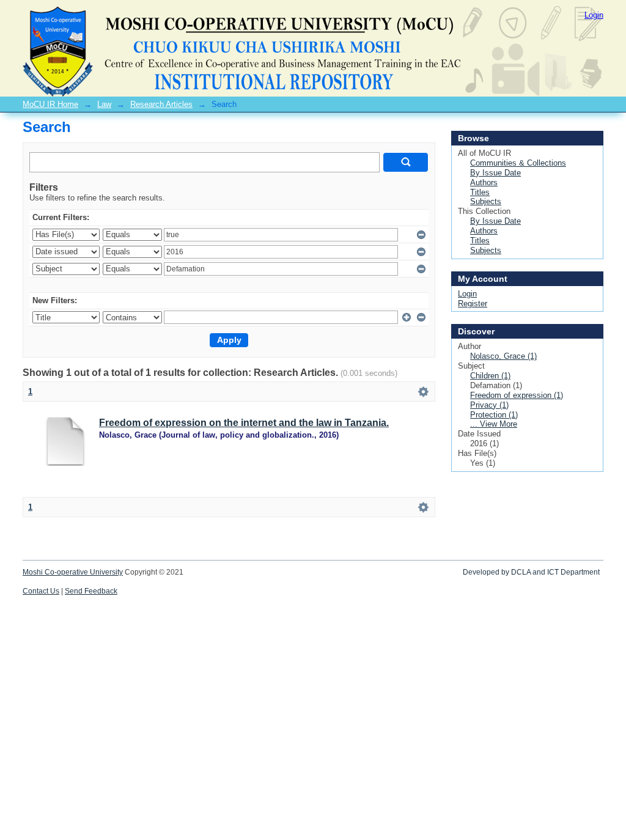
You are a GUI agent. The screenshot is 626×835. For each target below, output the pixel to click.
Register (472, 303)
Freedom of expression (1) (516, 395)
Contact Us (41, 591)
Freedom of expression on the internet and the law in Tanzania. (244, 423)
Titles (480, 192)
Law (104, 104)
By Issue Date (495, 172)
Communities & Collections (518, 162)
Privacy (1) (489, 405)
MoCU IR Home (50, 104)
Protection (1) (494, 414)
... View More (493, 424)
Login (593, 15)
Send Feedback (91, 591)
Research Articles (161, 104)
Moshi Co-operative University (73, 572)
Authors (484, 182)
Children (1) (490, 375)
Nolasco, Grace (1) (503, 356)
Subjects (485, 201)
